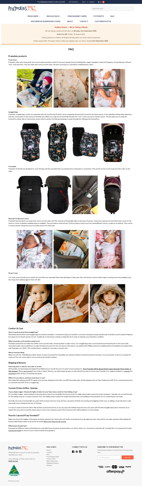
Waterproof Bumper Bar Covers (45, 21)
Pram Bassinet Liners (77, 16)
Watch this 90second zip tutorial (54, 421)
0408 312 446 (13, 461)
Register (92, 2)
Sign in (84, 2)
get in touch (28, 371)
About (70, 21)
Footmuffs (98, 16)
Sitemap (49, 465)
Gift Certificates (73, 2)
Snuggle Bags (53, 16)
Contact (84, 21)
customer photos (103, 21)
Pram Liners (33, 16)
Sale (112, 16)
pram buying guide (14, 430)
